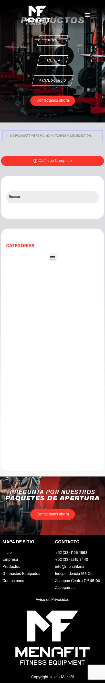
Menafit (67, 677)
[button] (87, 15)
